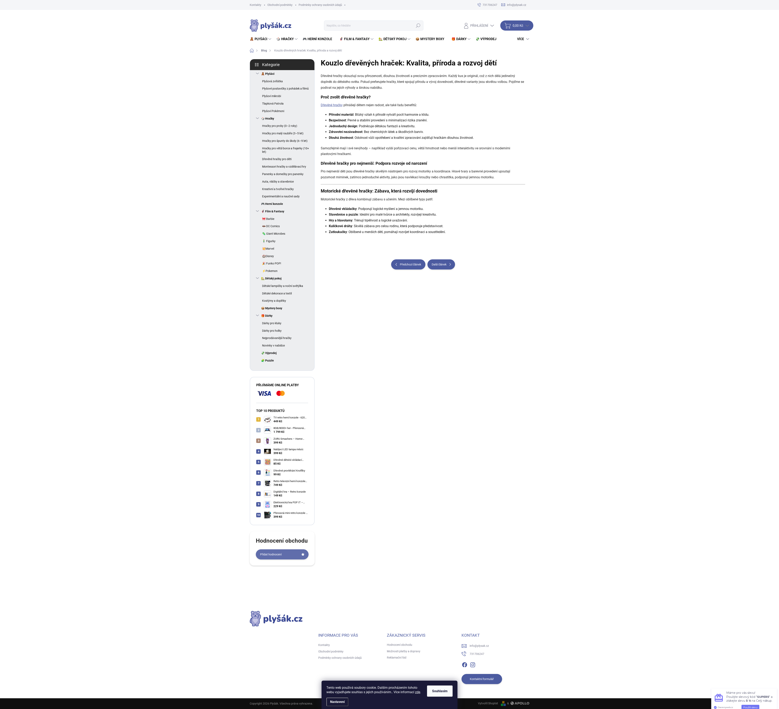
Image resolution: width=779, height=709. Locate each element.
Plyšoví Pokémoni (273, 111)
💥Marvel (268, 248)
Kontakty (255, 4)
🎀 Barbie (268, 218)
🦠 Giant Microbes (273, 233)
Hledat (418, 25)
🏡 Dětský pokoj (271, 278)
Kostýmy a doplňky (274, 300)
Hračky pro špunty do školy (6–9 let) (285, 140)
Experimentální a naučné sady (281, 196)
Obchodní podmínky (280, 4)
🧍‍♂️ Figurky (268, 241)
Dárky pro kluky (271, 323)
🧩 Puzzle (267, 360)
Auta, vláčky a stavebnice (278, 181)
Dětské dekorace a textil (277, 293)
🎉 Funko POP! (271, 263)
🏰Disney (268, 256)
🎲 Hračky (267, 118)
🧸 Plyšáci (267, 73)
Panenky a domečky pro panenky (282, 174)
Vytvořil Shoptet (488, 703)
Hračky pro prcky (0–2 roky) (279, 125)
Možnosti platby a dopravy (403, 651)
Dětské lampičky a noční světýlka (282, 286)
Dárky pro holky (272, 330)
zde (417, 692)
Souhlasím (440, 691)
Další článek (439, 264)
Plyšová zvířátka (272, 81)
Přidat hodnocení (271, 554)
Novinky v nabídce (273, 345)
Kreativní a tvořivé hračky (278, 189)
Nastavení (337, 702)
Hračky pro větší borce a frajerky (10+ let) (285, 150)
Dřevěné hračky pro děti (277, 159)
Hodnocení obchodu (399, 644)
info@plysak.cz (479, 645)
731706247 (477, 654)
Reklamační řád (396, 657)
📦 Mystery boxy (271, 308)
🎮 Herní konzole (272, 203)
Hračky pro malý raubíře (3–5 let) (282, 133)
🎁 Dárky (266, 315)
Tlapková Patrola (273, 103)
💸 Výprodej (269, 353)
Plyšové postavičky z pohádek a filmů (285, 88)
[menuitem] (261, 39)
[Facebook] (465, 664)
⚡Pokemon (270, 271)
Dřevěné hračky (332, 105)
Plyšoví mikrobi (271, 96)
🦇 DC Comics (271, 226)
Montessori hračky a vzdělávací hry (284, 166)
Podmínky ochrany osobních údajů (320, 4)
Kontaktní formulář (482, 679)
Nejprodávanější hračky (277, 338)
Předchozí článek (410, 264)
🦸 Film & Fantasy (272, 211)
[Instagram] (473, 664)
